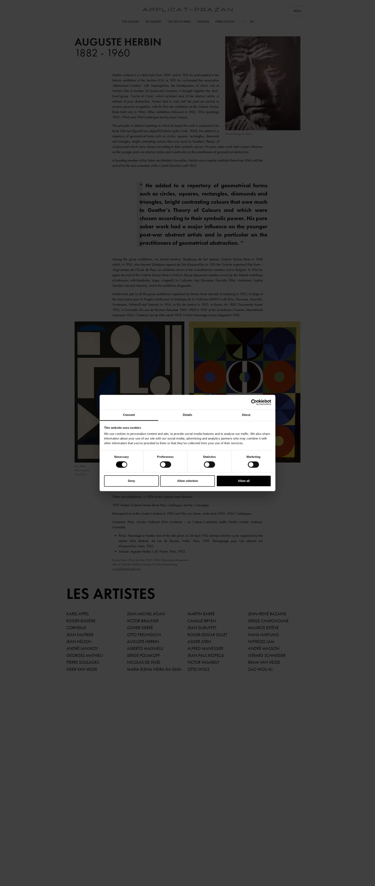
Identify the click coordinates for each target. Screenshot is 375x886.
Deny (131, 480)
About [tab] (246, 414)
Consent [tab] (129, 414)
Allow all (244, 480)
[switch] (165, 465)
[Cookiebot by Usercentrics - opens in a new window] (254, 402)
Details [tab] (187, 414)
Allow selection (187, 480)
